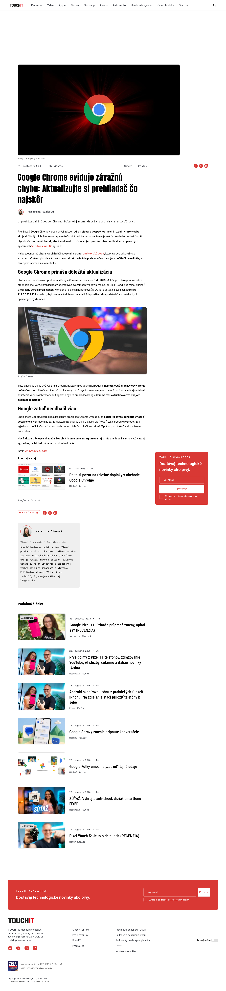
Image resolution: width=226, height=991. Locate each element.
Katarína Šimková (40, 211)
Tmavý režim (204, 940)
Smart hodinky (166, 5)
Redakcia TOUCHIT (79, 673)
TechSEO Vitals (43, 981)
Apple (62, 5)
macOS (48, 246)
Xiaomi (104, 5)
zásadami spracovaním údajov (175, 900)
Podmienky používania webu (131, 935)
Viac (182, 5)
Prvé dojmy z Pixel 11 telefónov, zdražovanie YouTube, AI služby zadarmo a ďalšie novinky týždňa (105, 662)
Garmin (75, 5)
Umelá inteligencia (141, 5)
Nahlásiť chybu (27, 512)
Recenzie (36, 5)
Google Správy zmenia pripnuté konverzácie (104, 732)
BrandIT (76, 940)
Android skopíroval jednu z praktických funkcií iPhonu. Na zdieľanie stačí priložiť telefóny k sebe (106, 697)
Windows (37, 246)
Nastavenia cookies (126, 951)
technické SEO (16, 981)
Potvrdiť (182, 489)
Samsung (89, 5)
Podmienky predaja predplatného (133, 940)
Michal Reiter (78, 486)
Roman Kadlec (77, 708)
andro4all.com (93, 253)
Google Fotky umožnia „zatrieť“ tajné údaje (103, 766)
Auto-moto (119, 5)
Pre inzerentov (80, 935)
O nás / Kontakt (80, 929)
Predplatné (78, 946)
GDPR (119, 945)
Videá (50, 5)
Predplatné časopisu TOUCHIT (132, 929)
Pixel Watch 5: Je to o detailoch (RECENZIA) (104, 836)
